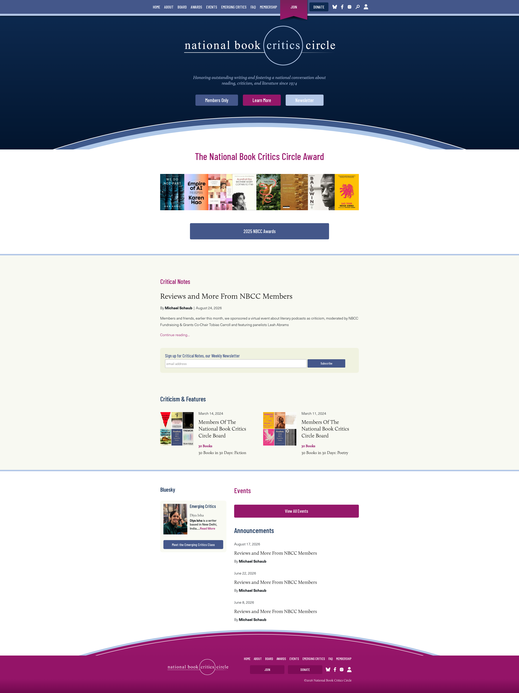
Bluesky (334, 7)
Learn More (262, 100)
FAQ (253, 6)
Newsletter (304, 100)
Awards (196, 6)
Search (358, 7)
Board (182, 6)
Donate (318, 6)
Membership (268, 6)
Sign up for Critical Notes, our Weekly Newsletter (202, 355)
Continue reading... (175, 334)
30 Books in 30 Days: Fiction (222, 444)
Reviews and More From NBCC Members (226, 296)
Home (156, 6)
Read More (207, 528)
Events (211, 6)
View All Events (296, 511)
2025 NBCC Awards (259, 231)
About (169, 6)
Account (366, 7)
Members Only (216, 100)
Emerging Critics (234, 6)
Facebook (343, 7)
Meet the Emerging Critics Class (193, 544)
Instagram (349, 7)
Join (294, 6)
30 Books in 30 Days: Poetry (325, 444)
